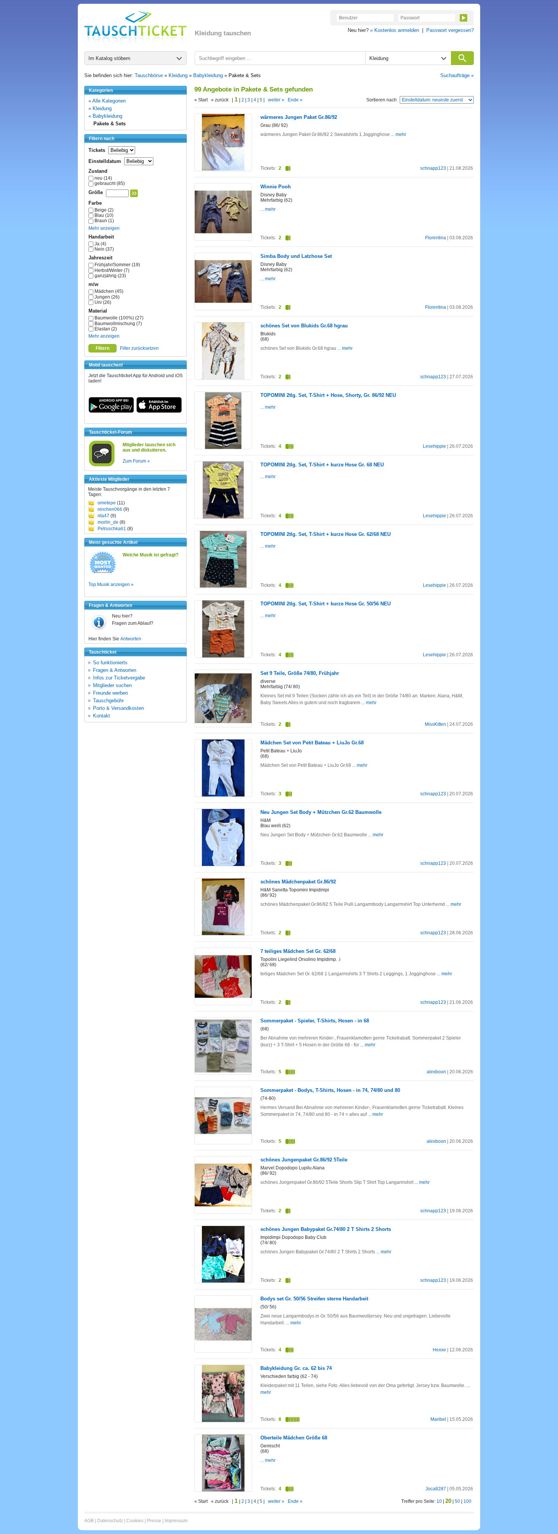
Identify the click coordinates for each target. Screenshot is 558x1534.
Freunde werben (110, 693)
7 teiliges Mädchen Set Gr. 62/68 (298, 951)
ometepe (107, 503)
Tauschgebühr (108, 700)
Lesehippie (434, 446)
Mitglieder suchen (112, 685)
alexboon (436, 1071)
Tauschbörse (149, 75)
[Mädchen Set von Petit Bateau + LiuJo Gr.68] (223, 795)
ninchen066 (110, 509)
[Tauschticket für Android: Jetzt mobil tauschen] (111, 411)
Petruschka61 (112, 528)
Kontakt (101, 716)
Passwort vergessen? (450, 30)
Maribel (438, 1419)
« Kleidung (100, 108)
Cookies (134, 1520)
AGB (89, 1520)
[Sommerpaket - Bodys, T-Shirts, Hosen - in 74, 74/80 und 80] (223, 1142)
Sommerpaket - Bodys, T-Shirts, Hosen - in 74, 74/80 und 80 (330, 1090)
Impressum (176, 1520)
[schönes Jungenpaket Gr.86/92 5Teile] (223, 1212)
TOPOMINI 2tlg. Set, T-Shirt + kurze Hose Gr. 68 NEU (322, 465)
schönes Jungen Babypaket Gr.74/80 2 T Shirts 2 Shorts (325, 1229)
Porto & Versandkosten (118, 708)
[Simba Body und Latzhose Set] (223, 308)
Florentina (435, 237)
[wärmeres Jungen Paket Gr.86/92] (223, 169)
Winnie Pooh (275, 187)
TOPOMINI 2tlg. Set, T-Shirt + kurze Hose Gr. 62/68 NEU (325, 534)
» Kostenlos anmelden (394, 30)
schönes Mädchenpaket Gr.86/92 (298, 882)
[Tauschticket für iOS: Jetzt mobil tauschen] (159, 411)
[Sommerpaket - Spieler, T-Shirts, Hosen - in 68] (223, 1073)
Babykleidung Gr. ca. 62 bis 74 (296, 1368)
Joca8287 (436, 1488)
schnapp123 (433, 168)
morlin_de (108, 522)
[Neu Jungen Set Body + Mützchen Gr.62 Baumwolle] (223, 864)
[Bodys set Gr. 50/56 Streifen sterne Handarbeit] (223, 1351)
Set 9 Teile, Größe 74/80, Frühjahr (299, 673)
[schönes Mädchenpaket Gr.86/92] (223, 933)
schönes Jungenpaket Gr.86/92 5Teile (303, 1160)
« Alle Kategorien (107, 101)
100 (467, 1501)
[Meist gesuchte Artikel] (102, 572)
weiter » (276, 100)
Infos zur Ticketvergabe (119, 678)
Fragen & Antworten (114, 670)
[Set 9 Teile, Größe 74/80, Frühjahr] (223, 725)
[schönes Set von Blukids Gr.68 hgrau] (223, 378)
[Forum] (101, 465)
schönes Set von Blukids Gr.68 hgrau (304, 326)
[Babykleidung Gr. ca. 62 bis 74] (223, 1420)
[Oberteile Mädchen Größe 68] (223, 1490)
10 (439, 1501)
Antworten (130, 638)
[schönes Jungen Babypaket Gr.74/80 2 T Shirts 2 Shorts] (223, 1281)
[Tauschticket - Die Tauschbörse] (135, 27)
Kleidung (178, 75)
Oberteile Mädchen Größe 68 (293, 1438)
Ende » (295, 100)
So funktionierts (110, 662)
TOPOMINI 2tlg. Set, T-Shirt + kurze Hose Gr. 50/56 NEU (325, 604)
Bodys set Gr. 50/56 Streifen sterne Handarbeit (314, 1299)
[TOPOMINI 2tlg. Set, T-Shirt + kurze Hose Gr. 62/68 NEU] (223, 586)
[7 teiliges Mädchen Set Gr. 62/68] (223, 1003)
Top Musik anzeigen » (111, 584)
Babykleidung (208, 75)
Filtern (102, 348)
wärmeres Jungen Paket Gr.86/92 (298, 117)
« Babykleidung (105, 116)
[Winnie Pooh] (223, 239)
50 (457, 1501)
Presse (154, 1520)
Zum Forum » (136, 461)
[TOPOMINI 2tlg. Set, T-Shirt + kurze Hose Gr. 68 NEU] (223, 517)
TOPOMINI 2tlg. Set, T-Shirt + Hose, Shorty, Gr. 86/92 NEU (328, 395)
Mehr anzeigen (104, 228)
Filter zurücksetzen (139, 348)
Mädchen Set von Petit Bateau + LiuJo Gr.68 (312, 743)
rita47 (103, 515)
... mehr (398, 134)
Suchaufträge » (457, 75)
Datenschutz (110, 1520)
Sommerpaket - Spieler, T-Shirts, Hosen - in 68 (314, 1021)
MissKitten (435, 724)
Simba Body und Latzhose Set (296, 256)
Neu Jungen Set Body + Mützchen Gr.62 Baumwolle (320, 812)
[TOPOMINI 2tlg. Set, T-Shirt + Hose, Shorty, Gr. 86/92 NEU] (223, 447)
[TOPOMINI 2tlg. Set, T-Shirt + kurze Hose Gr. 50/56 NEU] (223, 656)
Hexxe (439, 1349)
